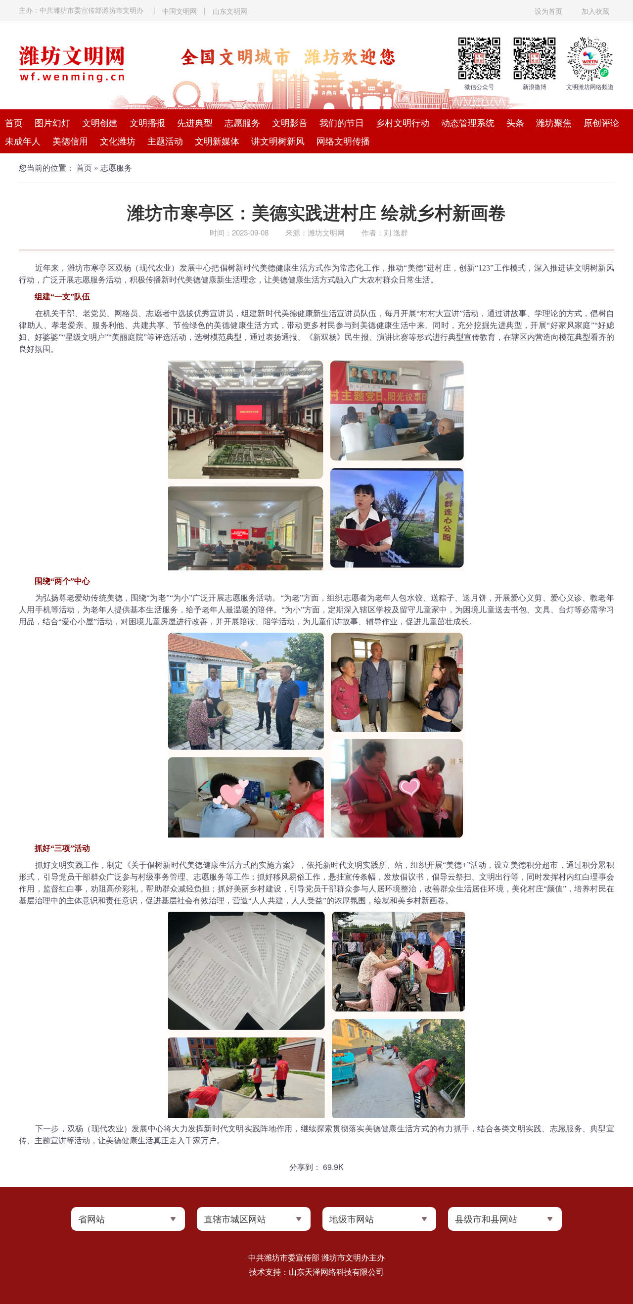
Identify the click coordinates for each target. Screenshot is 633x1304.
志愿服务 (242, 122)
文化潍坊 (118, 140)
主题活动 (165, 140)
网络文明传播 (343, 140)
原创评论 (601, 122)
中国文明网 (179, 11)
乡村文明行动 (402, 122)
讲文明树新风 (278, 140)
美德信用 (70, 140)
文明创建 (100, 122)
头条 (515, 122)
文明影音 (290, 122)
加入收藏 (595, 11)
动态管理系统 (468, 122)
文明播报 (147, 122)
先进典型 (195, 122)
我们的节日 (341, 122)
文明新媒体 (217, 140)
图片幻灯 (52, 122)
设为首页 (548, 11)
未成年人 (23, 140)
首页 (14, 122)
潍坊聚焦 (554, 122)
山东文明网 (230, 11)
